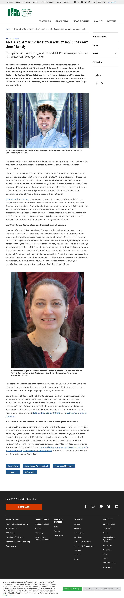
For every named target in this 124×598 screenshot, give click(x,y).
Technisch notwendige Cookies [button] (108, 589)
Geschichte (107, 545)
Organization (108, 528)
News (31, 29)
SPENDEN (26, 2)
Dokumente (107, 567)
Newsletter (97, 61)
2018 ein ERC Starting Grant (46, 413)
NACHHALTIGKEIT (47, 2)
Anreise (77, 524)
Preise (105, 533)
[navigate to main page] (20, 11)
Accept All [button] (88, 589)
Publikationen (11, 546)
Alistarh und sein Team (17, 199)
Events (96, 53)
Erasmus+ (78, 550)
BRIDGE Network (109, 563)
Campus (98, 21)
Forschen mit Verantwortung (18, 542)
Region (76, 559)
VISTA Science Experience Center (42, 538)
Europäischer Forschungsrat (36, 466)
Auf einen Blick (109, 524)
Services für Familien (82, 542)
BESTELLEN (24, 507)
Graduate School (42, 524)
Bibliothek (10, 533)
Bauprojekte (79, 533)
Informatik (29, 472)
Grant (12, 472)
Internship (39, 533)
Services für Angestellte (83, 546)
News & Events (81, 21)
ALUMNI (36, 2)
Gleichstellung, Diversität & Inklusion (109, 539)
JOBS (18, 2)
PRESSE (10, 2)
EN (94, 2)
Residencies (107, 550)
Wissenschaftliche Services (17, 524)
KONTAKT (101, 2)
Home (8, 29)
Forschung (45, 21)
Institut (111, 21)
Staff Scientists (12, 528)
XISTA (66, 2)
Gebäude (77, 528)
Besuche (77, 555)
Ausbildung (62, 21)
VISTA (59, 2)
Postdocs (38, 528)
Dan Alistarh (13, 466)
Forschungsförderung (63, 466)
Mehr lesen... (8, 595)
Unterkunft (78, 537)
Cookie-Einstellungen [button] (72, 589)
